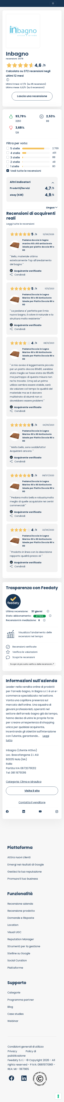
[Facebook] (7, 811)
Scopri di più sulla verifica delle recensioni (31, 664)
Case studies (15, 1014)
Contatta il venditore (32, 802)
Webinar (12, 1021)
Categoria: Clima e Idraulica (23, 782)
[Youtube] (40, 811)
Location (12, 925)
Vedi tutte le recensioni (25, 171)
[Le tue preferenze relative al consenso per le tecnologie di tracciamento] (58, 1096)
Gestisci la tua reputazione (24, 872)
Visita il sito (32, 791)
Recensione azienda (20, 904)
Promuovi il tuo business (22, 879)
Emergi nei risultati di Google (25, 864)
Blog (10, 1007)
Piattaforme (15, 968)
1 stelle (14, 166)
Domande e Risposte (20, 918)
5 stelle (15, 148)
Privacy (12, 1051)
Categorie (13, 992)
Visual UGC (14, 932)
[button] (32, 634)
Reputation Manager (20, 939)
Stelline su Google (18, 953)
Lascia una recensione (32, 96)
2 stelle (15, 162)
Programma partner (20, 1000)
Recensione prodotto (21, 911)
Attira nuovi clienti (19, 857)
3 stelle (15, 157)
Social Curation (17, 960)
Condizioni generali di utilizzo (26, 1047)
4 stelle (15, 153)
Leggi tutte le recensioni (20, 223)
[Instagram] (56, 811)
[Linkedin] (23, 811)
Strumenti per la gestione (23, 946)
